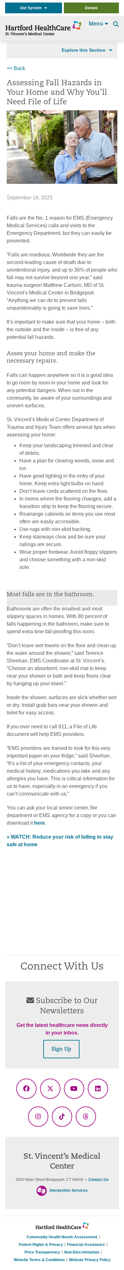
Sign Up (61, 1049)
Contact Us (98, 1179)
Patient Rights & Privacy (41, 1244)
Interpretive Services (69, 1190)
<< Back (16, 68)
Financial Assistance (86, 1244)
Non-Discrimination (81, 1252)
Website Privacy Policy (90, 1260)
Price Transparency (42, 1252)
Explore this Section (84, 50)
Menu (97, 24)
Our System (32, 8)
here (39, 823)
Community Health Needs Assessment (62, 1237)
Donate (91, 8)
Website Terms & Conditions (39, 1260)
